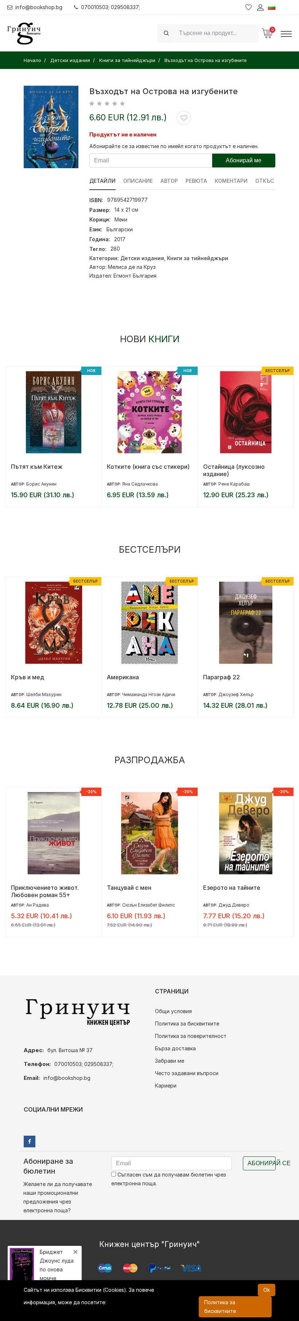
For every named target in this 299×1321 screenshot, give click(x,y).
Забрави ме (169, 1061)
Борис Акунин (41, 484)
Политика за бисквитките (187, 1023)
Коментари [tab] (231, 181)
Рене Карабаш (234, 484)
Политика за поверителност (190, 1036)
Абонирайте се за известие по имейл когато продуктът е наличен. (174, 146)
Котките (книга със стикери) (148, 466)
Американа (123, 677)
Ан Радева (37, 905)
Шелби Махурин (44, 694)
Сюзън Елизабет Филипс (148, 905)
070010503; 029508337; (110, 7)
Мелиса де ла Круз (132, 267)
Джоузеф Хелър (236, 694)
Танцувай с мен (129, 887)
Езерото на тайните (231, 887)
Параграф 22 (221, 677)
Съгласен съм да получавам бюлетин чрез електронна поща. (168, 1178)
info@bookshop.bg (38, 7)
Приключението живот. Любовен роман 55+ (45, 891)
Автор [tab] (169, 181)
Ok (266, 1290)
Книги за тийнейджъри (197, 258)
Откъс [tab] (264, 181)
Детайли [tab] (102, 181)
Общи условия (173, 1011)
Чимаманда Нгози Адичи (148, 694)
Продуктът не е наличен (122, 134)
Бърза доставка (175, 1048)
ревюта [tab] (196, 181)
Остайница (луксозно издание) (234, 470)
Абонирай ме (243, 160)
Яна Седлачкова (140, 484)
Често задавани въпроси (186, 1073)
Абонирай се (262, 1163)
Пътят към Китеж (37, 466)
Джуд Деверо (233, 905)
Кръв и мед (27, 677)
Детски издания (142, 258)
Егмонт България (134, 276)
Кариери (165, 1085)
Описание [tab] (138, 181)
